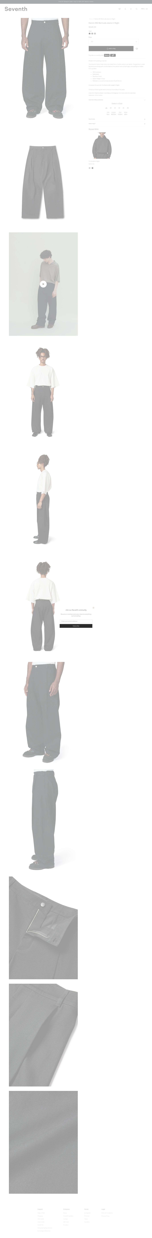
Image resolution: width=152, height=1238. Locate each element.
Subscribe (76, 626)
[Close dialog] (93, 608)
